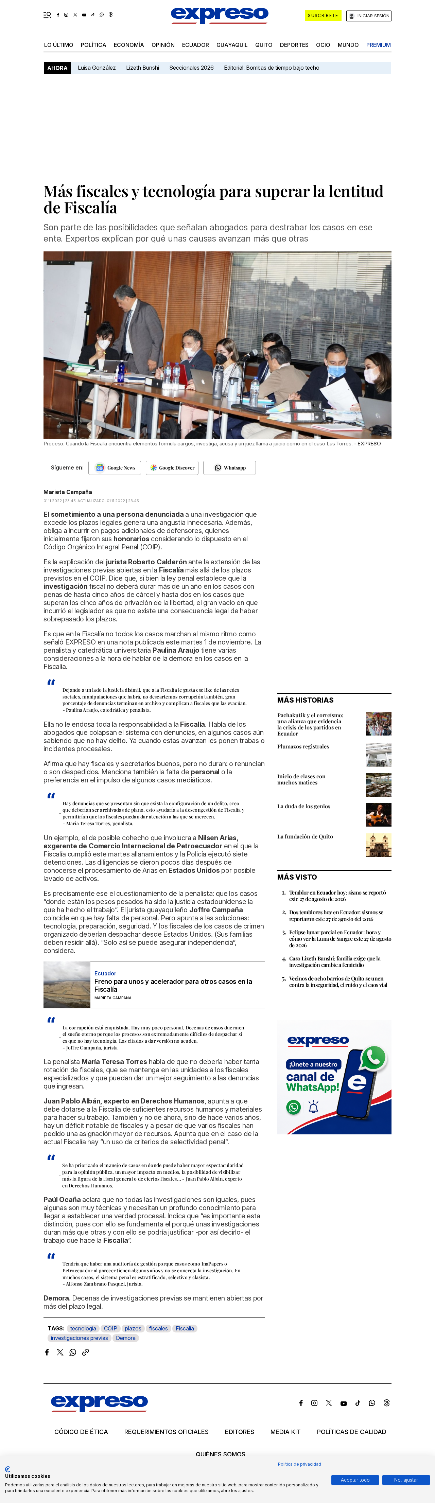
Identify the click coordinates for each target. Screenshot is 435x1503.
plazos (133, 1328)
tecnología (83, 1328)
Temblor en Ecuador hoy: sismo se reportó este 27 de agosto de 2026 (337, 895)
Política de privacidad (299, 1464)
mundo (348, 45)
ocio (323, 45)
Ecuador (195, 45)
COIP (110, 1328)
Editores (239, 1432)
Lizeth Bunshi (142, 67)
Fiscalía (185, 1328)
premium (378, 45)
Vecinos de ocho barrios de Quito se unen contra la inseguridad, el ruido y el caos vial (338, 981)
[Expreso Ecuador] (99, 1410)
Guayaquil (232, 45)
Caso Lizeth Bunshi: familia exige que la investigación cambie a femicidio (334, 961)
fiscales (158, 1328)
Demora (126, 1337)
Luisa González (97, 67)
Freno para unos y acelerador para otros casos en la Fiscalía (173, 985)
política (93, 45)
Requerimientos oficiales (166, 1432)
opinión (163, 45)
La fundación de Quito (305, 836)
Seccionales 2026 (191, 67)
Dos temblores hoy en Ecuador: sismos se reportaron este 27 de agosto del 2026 (336, 915)
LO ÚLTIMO (58, 45)
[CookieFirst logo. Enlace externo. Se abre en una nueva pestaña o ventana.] (7, 1469)
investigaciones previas (79, 1337)
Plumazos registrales (303, 746)
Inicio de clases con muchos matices (301, 779)
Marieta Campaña (68, 492)
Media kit (286, 1432)
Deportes (294, 45)
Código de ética (81, 1432)
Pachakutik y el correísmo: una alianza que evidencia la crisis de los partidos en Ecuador (310, 724)
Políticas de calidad (351, 1432)
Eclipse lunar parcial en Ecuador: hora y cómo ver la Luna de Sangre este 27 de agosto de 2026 (340, 939)
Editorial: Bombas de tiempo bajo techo (272, 67)
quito (264, 45)
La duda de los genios (303, 806)
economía (129, 45)
